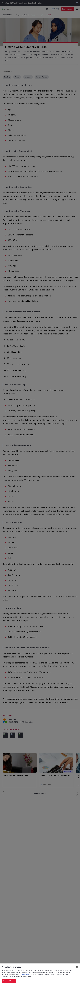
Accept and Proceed (9, 981)
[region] (40, 974)
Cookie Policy (25, 974)
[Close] (77, 967)
